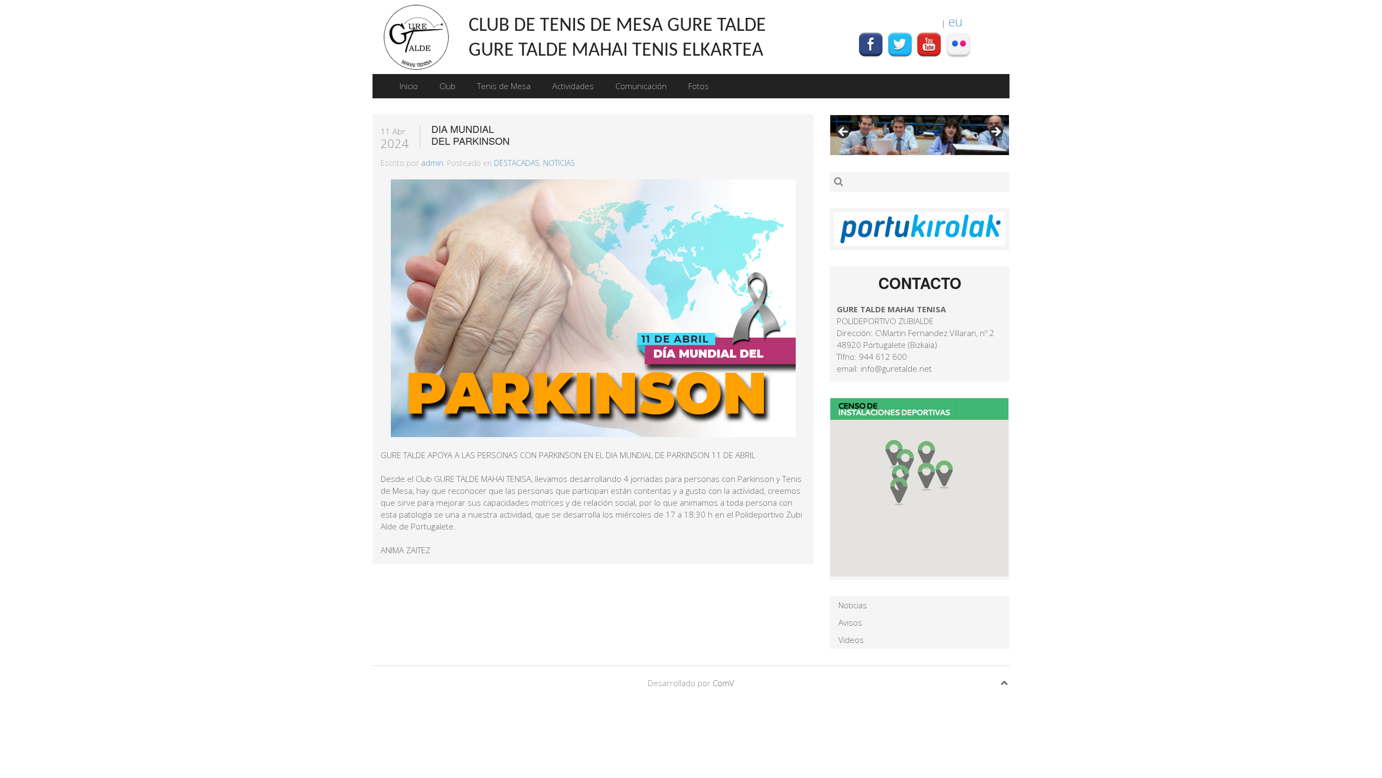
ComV (723, 683)
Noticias (852, 605)
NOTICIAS (559, 163)
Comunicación (641, 86)
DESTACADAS (516, 163)
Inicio (408, 86)
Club (447, 86)
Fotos (698, 86)
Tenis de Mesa (504, 86)
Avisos (850, 622)
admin (432, 163)
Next (995, 132)
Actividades (573, 86)
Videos (851, 639)
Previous (844, 132)
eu (955, 21)
